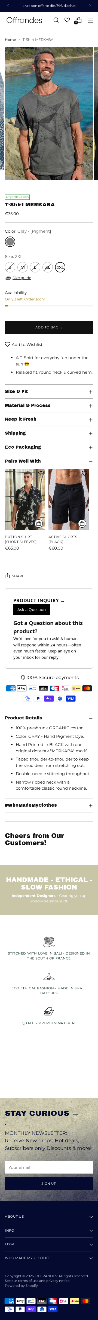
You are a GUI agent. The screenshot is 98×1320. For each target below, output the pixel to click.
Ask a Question (31, 609)
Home (10, 39)
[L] (35, 267)
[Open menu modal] (90, 20)
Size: (14, 256)
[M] (22, 267)
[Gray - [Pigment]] (10, 242)
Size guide (22, 277)
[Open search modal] (56, 20)
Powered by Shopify (21, 1286)
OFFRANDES (46, 1276)
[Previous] (8, 6)
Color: (28, 231)
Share (18, 576)
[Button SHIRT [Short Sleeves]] (25, 499)
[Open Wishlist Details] (67, 20)
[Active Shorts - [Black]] (68, 499)
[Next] (90, 6)
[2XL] (60, 267)
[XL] (47, 267)
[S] (10, 267)
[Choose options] (38, 523)
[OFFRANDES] (24, 20)
